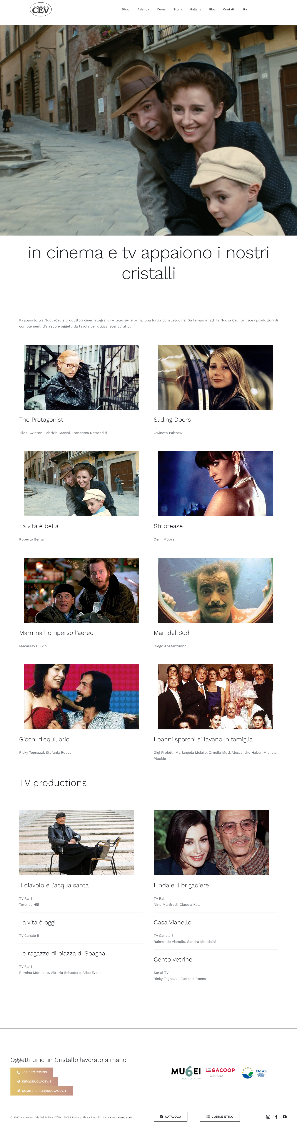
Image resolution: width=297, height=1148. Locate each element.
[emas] (254, 1066)
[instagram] (268, 1117)
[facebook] (276, 1117)
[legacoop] (220, 1070)
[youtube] (285, 1117)
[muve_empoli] (185, 1067)
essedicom (125, 1117)
